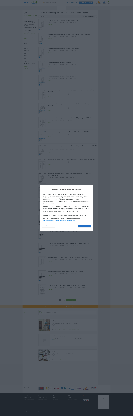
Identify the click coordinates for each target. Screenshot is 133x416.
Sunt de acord (84, 225)
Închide (48, 225)
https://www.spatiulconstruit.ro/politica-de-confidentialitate (59, 220)
